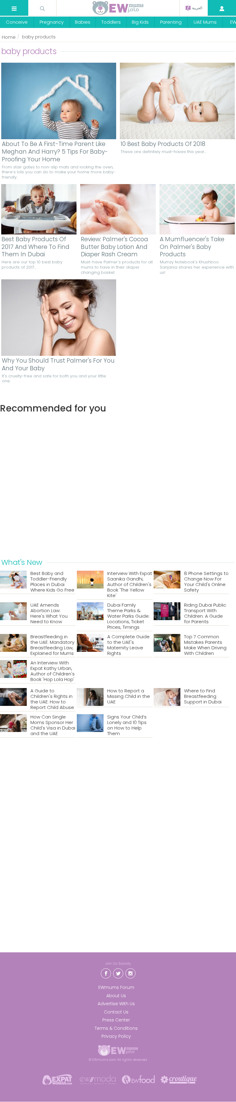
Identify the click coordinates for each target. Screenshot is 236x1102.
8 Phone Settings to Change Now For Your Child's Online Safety (206, 582)
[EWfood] (138, 1079)
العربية (196, 8)
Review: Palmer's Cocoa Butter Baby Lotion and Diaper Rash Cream (114, 247)
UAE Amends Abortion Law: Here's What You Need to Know (49, 613)
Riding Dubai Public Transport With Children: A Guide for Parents (205, 613)
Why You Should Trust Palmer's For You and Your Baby (58, 364)
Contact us (116, 1012)
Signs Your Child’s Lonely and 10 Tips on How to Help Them (127, 725)
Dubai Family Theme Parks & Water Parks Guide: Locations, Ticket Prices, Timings (128, 616)
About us (116, 996)
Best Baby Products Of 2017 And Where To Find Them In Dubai (35, 247)
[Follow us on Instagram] (130, 972)
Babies (82, 22)
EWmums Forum (116, 987)
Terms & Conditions (116, 1028)
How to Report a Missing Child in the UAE (128, 696)
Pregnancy (52, 22)
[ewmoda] (97, 1079)
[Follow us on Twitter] (118, 972)
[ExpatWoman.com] (57, 1079)
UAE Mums (205, 22)
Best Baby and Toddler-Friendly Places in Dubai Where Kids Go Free (52, 582)
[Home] (118, 8)
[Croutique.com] (179, 1079)
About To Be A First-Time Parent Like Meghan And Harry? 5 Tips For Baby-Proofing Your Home (55, 151)
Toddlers (111, 22)
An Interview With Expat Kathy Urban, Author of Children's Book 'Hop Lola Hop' (52, 671)
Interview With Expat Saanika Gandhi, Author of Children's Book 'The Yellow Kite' (129, 584)
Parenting (171, 22)
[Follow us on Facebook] (105, 972)
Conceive (17, 22)
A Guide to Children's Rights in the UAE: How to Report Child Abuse (52, 699)
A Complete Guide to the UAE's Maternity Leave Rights (128, 645)
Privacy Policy (116, 1036)
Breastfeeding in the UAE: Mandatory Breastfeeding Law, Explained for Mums (52, 645)
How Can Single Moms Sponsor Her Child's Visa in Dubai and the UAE (52, 725)
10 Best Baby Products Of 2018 (162, 144)
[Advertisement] (118, 484)
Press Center (116, 1020)
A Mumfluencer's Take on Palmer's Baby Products (192, 247)
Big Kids (140, 22)
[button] (14, 8)
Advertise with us (116, 1004)
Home (9, 37)
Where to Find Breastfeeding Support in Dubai (203, 696)
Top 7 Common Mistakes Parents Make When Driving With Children (205, 645)
